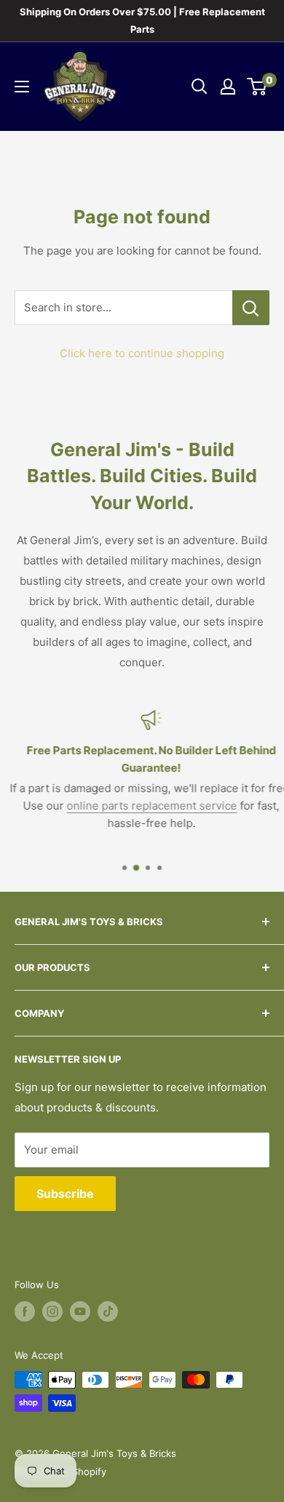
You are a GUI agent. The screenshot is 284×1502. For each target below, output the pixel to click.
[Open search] (200, 87)
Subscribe (65, 1193)
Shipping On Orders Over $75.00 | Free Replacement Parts (142, 20)
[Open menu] (22, 86)
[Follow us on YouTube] (80, 1311)
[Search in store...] (250, 307)
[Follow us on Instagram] (52, 1311)
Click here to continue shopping (142, 353)
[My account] (228, 87)
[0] (257, 86)
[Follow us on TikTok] (108, 1311)
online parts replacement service (143, 805)
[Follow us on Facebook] (25, 1311)
